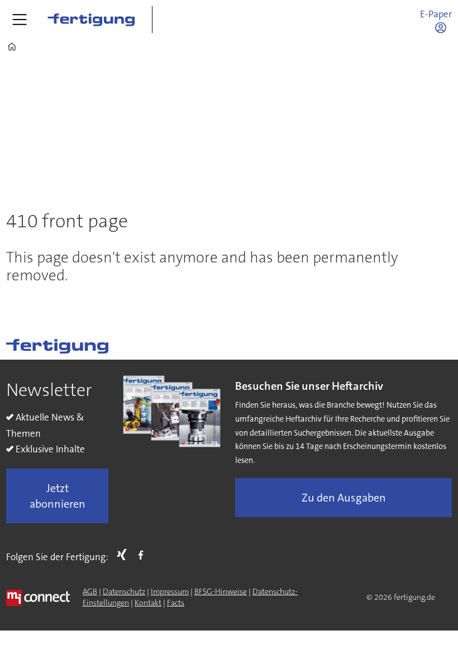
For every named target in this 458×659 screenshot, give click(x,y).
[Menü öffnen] (19, 19)
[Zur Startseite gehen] (91, 19)
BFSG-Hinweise (220, 591)
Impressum (170, 591)
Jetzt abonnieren (57, 496)
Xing (124, 554)
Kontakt (148, 603)
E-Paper (436, 14)
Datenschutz (124, 591)
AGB (90, 591)
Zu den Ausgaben (344, 497)
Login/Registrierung (443, 27)
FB (143, 554)
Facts (175, 603)
